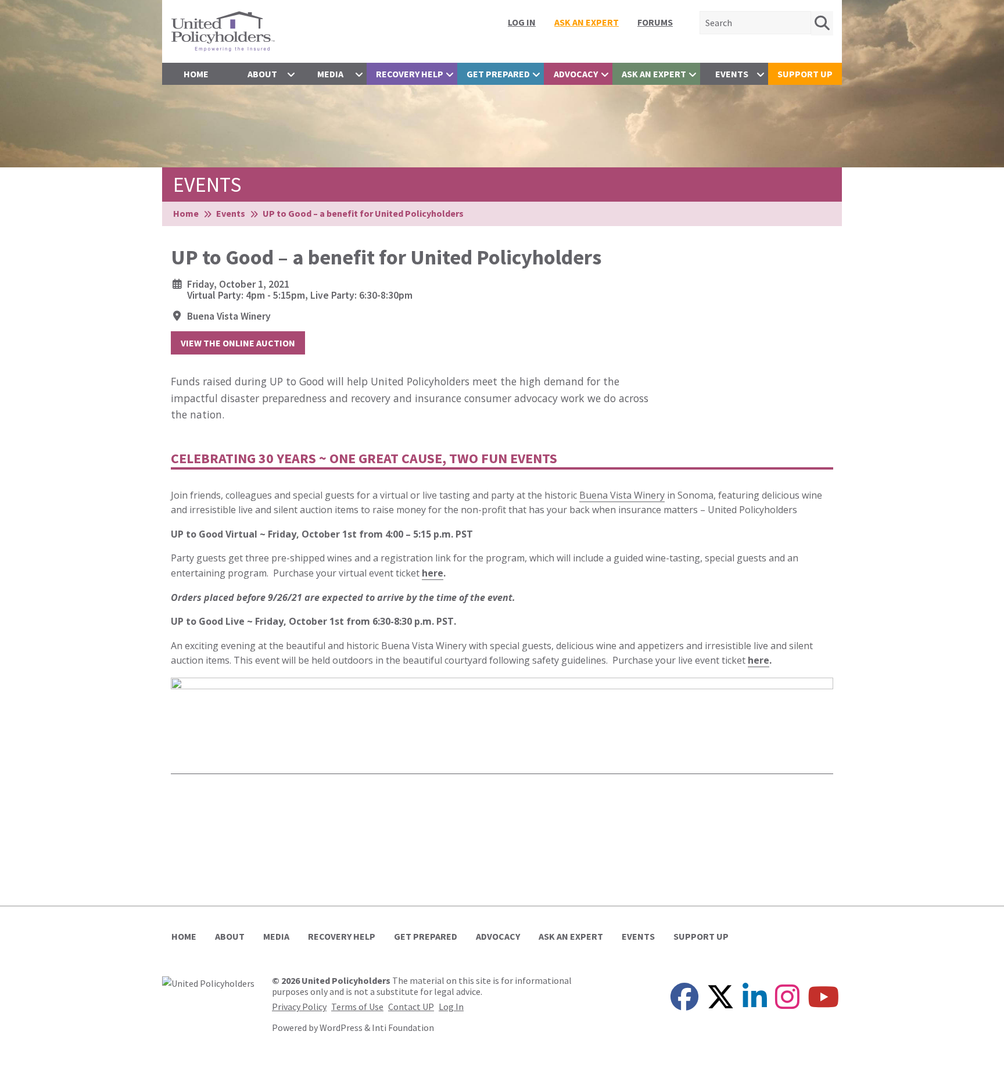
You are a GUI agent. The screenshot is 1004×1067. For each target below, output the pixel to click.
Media (330, 74)
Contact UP (411, 1006)
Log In (522, 22)
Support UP (805, 74)
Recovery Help (409, 74)
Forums (655, 22)
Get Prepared (498, 74)
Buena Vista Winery (229, 316)
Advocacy (576, 74)
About (262, 74)
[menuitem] (522, 22)
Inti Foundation (403, 1027)
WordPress (341, 1027)
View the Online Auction (238, 343)
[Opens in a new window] (208, 982)
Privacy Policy (299, 1006)
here (432, 573)
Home (196, 74)
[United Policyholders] (223, 30)
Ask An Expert (586, 22)
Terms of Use (357, 1006)
